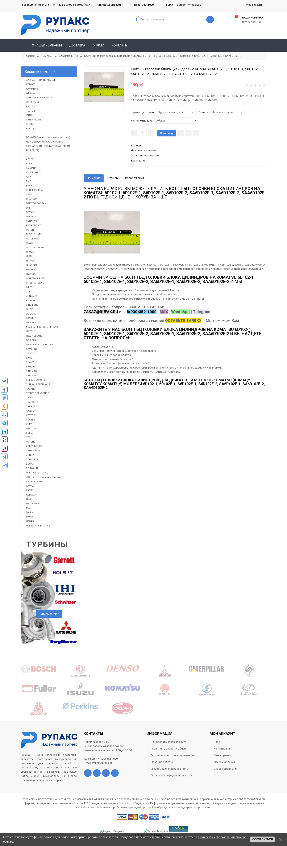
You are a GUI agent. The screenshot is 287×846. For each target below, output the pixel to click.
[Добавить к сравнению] (196, 133)
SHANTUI (31, 362)
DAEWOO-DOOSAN (36, 203)
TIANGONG (32, 402)
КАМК (29, 490)
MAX (170, 4)
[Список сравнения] (264, 45)
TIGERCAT (31, 406)
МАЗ (28, 508)
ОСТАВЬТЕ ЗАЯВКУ (183, 320)
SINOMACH (32, 371)
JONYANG (31, 296)
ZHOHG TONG (33, 450)
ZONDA (30, 455)
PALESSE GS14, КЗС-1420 (39, 344)
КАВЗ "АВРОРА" (34, 481)
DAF (28, 207)
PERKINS (31, 128)
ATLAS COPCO (34, 172)
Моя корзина (222, 755)
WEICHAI (30, 93)
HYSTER (30, 269)
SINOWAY (31, 375)
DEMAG (30, 212)
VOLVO (29, 424)
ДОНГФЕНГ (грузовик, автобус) (44, 477)
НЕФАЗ (30, 521)
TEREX (29, 397)
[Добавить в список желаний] (188, 133)
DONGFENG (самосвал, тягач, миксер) (48, 137)
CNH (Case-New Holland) (39, 97)
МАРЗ (29, 512)
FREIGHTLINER (34, 234)
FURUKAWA (32, 238)
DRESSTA (31, 216)
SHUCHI (30, 366)
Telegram (180, 4)
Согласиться (262, 839)
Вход (217, 741)
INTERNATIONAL (35, 283)
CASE (29, 194)
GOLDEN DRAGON (36, 247)
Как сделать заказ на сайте (168, 741)
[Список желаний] (257, 45)
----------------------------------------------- (41, 154)
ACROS (30, 159)
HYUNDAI (31, 274)
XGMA (29, 433)
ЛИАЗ (29, 499)
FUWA (29, 243)
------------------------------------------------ (41, 133)
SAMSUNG (32, 349)
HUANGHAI (32, 265)
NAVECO (30, 331)
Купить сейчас (49, 614)
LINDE (29, 309)
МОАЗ (29, 517)
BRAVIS (30, 185)
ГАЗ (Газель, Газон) (37, 472)
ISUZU (29, 115)
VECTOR (30, 415)
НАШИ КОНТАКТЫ (146, 307)
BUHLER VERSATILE (36, 190)
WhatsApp (194, 4)
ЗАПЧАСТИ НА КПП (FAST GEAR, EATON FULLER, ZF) (48, 148)
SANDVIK (31, 353)
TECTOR (30, 111)
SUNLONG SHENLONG (38, 384)
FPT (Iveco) (32, 102)
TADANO (31, 388)
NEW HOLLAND (34, 335)
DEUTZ (30, 124)
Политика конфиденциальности (171, 775)
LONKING (31, 318)
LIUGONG (31, 313)
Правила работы (162, 762)
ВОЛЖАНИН (32, 468)
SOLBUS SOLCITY (35, 380)
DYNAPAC (31, 221)
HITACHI (30, 260)
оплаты (171, 294)
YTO (28, 437)
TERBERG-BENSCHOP (37, 393)
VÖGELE (30, 419)
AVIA (28, 177)
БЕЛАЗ (30, 464)
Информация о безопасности (169, 768)
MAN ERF (31, 322)
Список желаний (224, 762)
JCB (28, 291)
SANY (29, 358)
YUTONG (31, 441)
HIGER (29, 256)
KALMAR (30, 300)
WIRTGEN (31, 428)
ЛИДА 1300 (32, 503)
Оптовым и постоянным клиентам (173, 755)
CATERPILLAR (33, 119)
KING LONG (32, 305)
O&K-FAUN (31, 340)
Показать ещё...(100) (38, 525)
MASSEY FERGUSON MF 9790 (42, 327)
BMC (28, 181)
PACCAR (30, 106)
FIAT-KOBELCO (33, 225)
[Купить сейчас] (180, 133)
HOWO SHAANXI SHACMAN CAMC (44, 141)
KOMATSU (31, 84)
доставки (143, 294)
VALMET (30, 411)
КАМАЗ (30, 486)
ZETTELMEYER (34, 446)
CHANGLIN (32, 199)
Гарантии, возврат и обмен (168, 748)
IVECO (29, 287)
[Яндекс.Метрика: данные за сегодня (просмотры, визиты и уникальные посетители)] (156, 831)
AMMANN (31, 168)
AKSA (29, 163)
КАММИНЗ (32, 88)
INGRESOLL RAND (35, 278)
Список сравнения (225, 768)
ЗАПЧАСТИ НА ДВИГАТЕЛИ (41, 80)
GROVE (30, 252)
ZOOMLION (32, 459)
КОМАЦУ (31, 494)
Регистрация (222, 748)
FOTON (30, 230)
